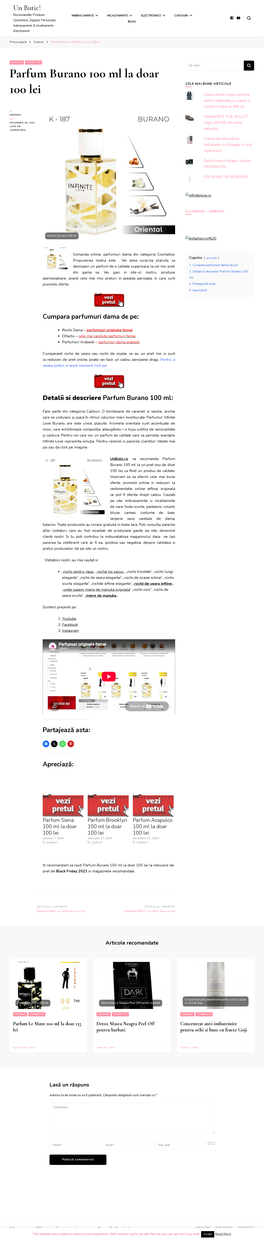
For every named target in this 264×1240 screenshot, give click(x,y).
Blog (132, 22)
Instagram (70, 630)
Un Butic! (27, 7)
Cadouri (181, 16)
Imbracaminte (83, 16)
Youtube (69, 618)
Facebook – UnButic (205, 211)
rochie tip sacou (110, 571)
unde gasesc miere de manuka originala (96, 589)
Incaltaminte (117, 16)
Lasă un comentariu (23, 128)
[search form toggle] (249, 18)
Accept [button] (208, 1234)
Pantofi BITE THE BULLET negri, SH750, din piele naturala (226, 122)
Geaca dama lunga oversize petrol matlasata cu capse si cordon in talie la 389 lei (227, 100)
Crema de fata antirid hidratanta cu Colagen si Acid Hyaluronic (228, 144)
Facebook (70, 624)
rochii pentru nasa (78, 571)
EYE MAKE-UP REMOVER (226, 176)
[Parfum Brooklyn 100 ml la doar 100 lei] (108, 805)
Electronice (151, 16)
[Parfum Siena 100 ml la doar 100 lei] (63, 805)
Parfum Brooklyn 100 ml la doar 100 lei (107, 826)
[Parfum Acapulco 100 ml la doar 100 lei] (153, 805)
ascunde (211, 258)
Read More (223, 1234)
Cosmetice (33, 62)
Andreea (15, 114)
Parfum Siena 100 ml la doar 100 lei (60, 826)
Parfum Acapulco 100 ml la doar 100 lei (152, 826)
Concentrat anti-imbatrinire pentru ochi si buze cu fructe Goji (213, 1027)
